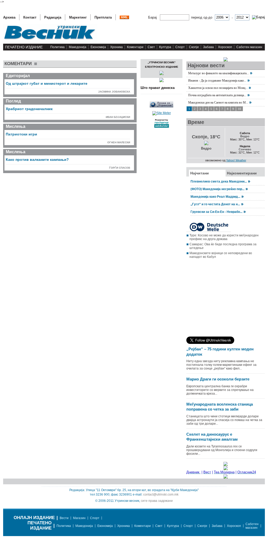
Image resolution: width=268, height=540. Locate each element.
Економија (98, 47)
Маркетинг (78, 17)
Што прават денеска (158, 88)
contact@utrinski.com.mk (160, 494)
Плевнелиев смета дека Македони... (219, 181)
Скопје (194, 47)
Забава (208, 47)
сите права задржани (157, 501)
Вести (64, 518)
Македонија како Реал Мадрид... (215, 196)
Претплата (103, 17)
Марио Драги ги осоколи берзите (217, 379)
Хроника (116, 47)
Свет (151, 47)
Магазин (79, 518)
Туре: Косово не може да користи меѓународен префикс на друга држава (224, 237)
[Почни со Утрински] (161, 106)
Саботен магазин (249, 47)
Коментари (135, 47)
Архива (9, 17)
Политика (57, 47)
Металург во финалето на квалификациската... (218, 73)
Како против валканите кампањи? (37, 159)
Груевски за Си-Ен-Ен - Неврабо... (216, 212)
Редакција (52, 17)
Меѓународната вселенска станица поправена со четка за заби (219, 407)
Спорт (180, 47)
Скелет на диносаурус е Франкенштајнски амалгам (212, 437)
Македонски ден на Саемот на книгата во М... (218, 102)
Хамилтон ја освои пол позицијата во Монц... (218, 88)
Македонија (77, 47)
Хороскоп (225, 47)
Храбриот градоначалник (29, 109)
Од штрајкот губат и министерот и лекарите (46, 83)
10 (239, 108)
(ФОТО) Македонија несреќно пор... (217, 189)
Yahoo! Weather (236, 160)
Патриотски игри (21, 134)
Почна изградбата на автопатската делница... (217, 95)
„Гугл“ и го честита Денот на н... (215, 204)
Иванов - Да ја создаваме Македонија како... (217, 80)
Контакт (29, 17)
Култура (165, 47)
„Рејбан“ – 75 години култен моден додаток (220, 351)
